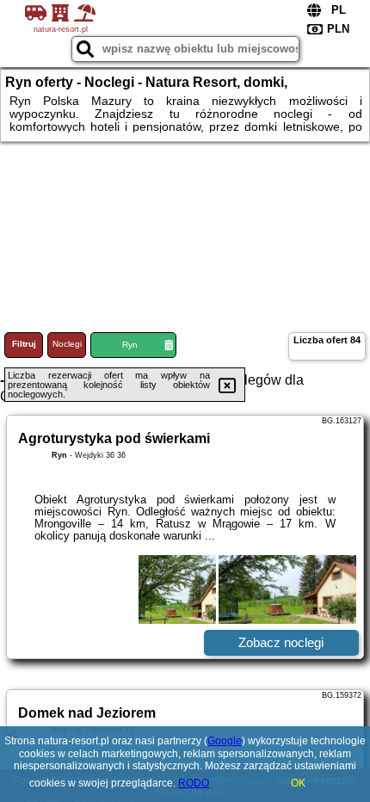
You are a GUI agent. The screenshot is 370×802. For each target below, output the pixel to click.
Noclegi (67, 344)
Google (224, 741)
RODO (193, 783)
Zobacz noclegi (281, 642)
